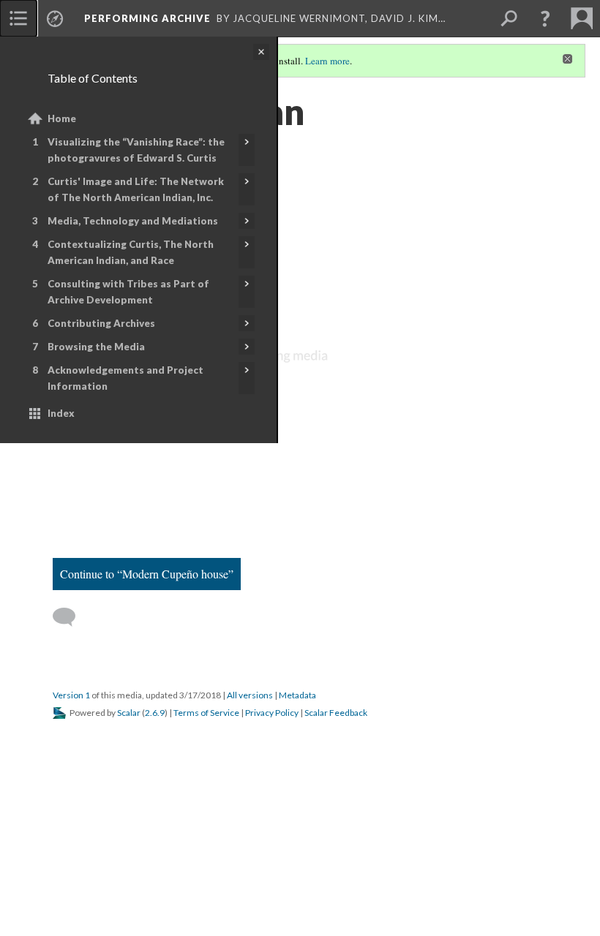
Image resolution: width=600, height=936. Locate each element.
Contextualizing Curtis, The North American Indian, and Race (131, 252)
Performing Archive (147, 18)
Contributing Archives (101, 323)
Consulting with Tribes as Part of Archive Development (128, 292)
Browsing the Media (96, 346)
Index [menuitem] (61, 413)
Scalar (128, 712)
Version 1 (71, 695)
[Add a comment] (71, 617)
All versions (250, 695)
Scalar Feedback (335, 712)
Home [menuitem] (62, 118)
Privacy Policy (272, 712)
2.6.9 (155, 712)
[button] (545, 18)
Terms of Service (206, 712)
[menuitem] (18, 18)
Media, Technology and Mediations (133, 221)
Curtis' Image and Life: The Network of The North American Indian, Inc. (136, 189)
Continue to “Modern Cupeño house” (146, 573)
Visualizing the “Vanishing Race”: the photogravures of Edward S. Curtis (136, 150)
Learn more (327, 60)
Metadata (297, 695)
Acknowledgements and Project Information (125, 378)
